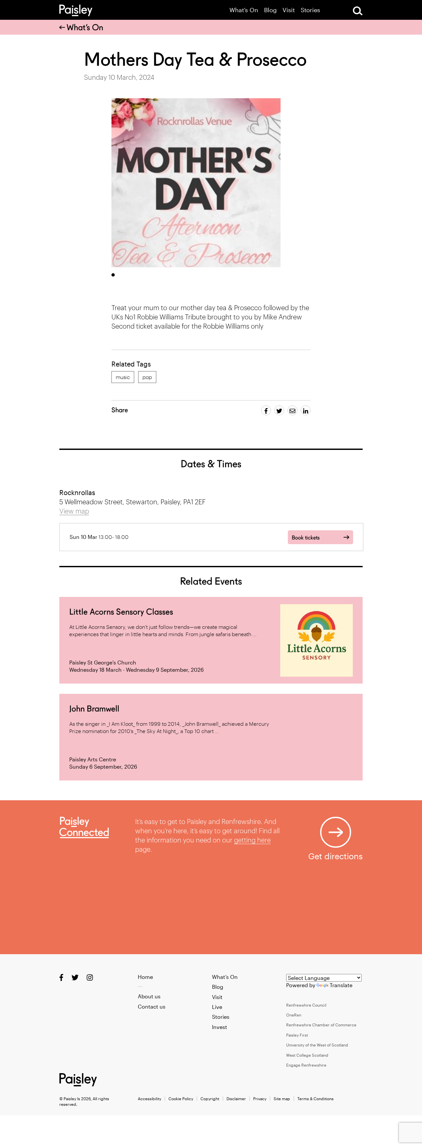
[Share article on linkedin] (306, 410)
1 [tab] (113, 275)
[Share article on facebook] (266, 410)
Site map (282, 1098)
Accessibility (149, 1098)
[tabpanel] (196, 182)
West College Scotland (307, 1055)
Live (217, 1007)
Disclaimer (236, 1098)
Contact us (152, 1006)
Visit (289, 10)
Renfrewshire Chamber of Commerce (321, 1024)
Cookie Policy (180, 1098)
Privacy (259, 1098)
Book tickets (305, 538)
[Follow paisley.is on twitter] (75, 977)
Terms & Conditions (315, 1098)
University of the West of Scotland (317, 1045)
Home (145, 977)
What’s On (243, 10)
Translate (341, 985)
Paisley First (297, 1035)
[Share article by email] (292, 410)
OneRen (293, 1015)
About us (149, 996)
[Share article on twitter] (279, 410)
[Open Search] (358, 10)
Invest (219, 1027)
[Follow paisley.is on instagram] (90, 977)
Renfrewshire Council (306, 1005)
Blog (270, 10)
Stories (310, 10)
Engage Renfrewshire (306, 1065)
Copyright (209, 1098)
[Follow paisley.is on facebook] (61, 977)
